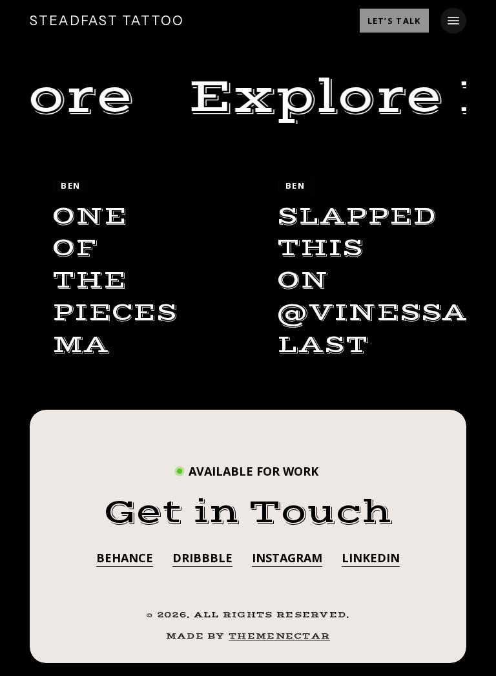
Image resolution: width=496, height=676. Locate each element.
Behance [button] (124, 557)
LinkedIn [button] (371, 557)
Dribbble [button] (202, 557)
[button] (453, 20)
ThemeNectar (279, 636)
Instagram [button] (287, 557)
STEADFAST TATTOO (107, 20)
